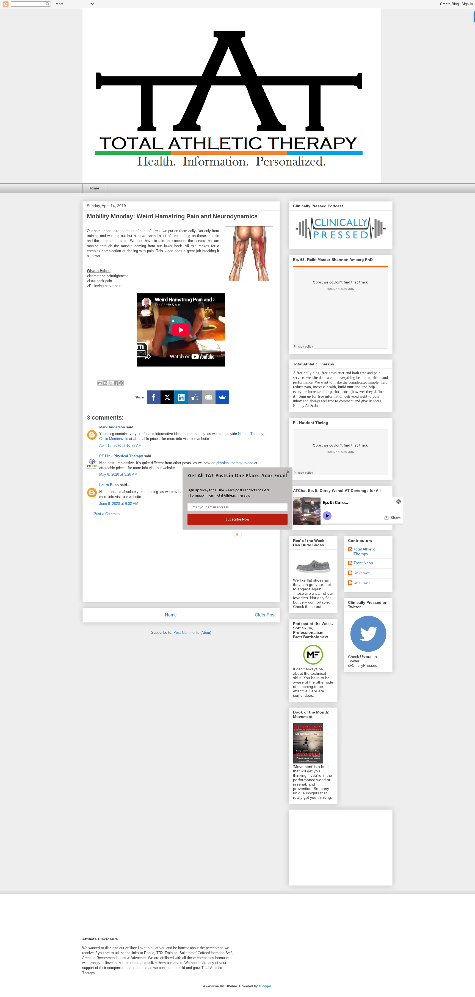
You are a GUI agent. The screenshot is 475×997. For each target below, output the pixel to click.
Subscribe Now (237, 519)
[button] (237, 475)
